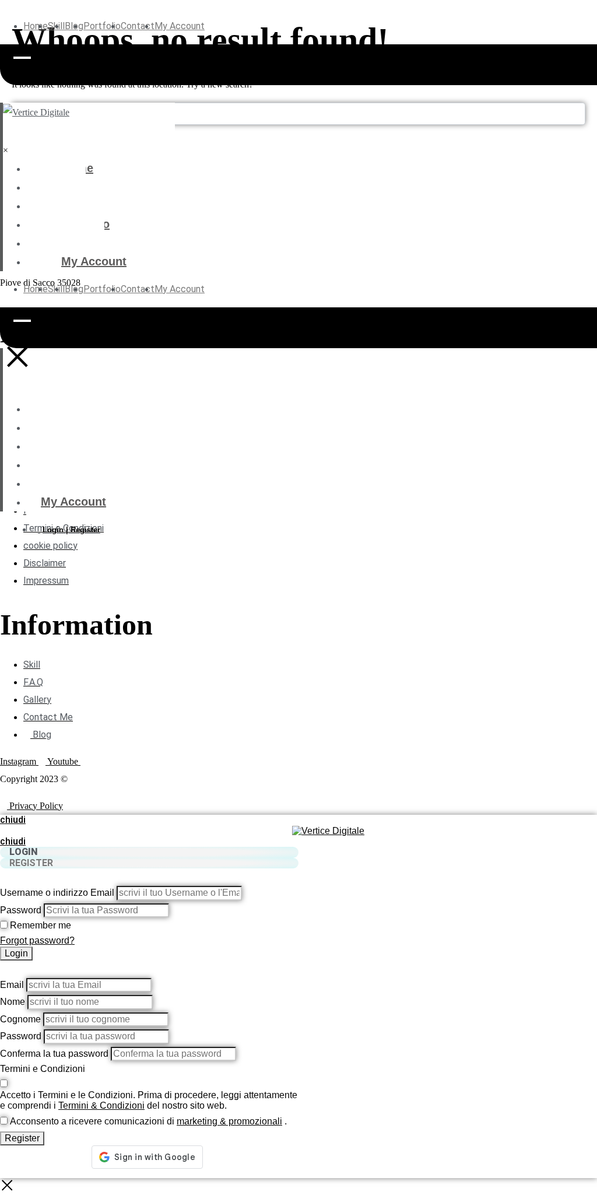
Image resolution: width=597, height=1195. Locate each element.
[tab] (149, 852)
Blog (74, 205)
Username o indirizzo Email (57, 893)
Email (12, 985)
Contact (137, 25)
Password (20, 910)
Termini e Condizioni (42, 1069)
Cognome (20, 1019)
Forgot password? (37, 940)
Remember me (40, 925)
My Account (179, 25)
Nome (12, 1002)
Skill (73, 186)
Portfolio (102, 25)
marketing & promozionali (229, 1121)
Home (35, 25)
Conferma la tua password (54, 1054)
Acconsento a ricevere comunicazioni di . (148, 1121)
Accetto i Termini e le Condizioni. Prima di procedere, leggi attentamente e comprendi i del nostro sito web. (148, 1100)
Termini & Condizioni (101, 1105)
